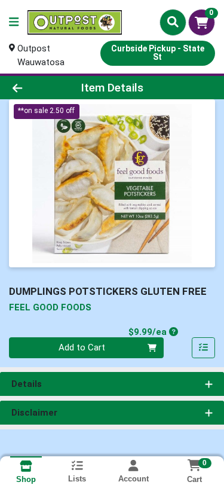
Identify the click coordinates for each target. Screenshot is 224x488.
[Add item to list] (204, 348)
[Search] (173, 22)
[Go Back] (34, 87)
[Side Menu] (14, 22)
